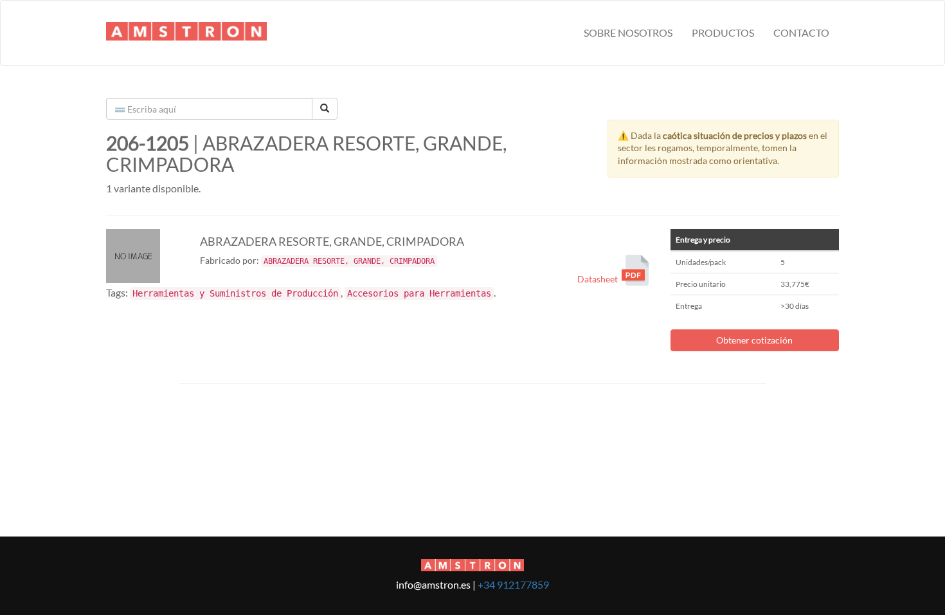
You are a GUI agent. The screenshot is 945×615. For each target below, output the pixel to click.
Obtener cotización (754, 340)
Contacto (801, 32)
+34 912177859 (513, 584)
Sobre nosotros (628, 32)
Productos (723, 32)
